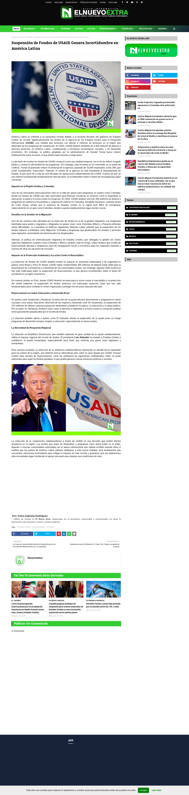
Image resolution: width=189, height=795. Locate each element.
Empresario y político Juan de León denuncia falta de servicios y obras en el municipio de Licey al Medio (157, 150)
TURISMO (149, 251)
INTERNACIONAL (38, 527)
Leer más (156, 790)
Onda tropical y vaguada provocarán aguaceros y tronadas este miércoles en (156, 105)
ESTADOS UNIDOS (24, 527)
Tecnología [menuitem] (127, 29)
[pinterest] (141, 2)
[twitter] (127, 2)
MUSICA (149, 236)
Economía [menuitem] (65, 29)
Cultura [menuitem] (91, 29)
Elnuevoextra (35, 558)
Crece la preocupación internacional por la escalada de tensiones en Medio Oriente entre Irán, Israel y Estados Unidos (27, 608)
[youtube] (132, 2)
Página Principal (17, 37)
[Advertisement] (66, 486)
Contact (48, 2)
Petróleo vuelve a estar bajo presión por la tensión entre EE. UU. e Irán (103, 605)
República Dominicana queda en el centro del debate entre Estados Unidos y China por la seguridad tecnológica (155, 165)
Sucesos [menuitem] (162, 29)
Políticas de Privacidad (88, 2)
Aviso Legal (58, 2)
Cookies (103, 2)
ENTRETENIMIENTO (149, 222)
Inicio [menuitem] (16, 29)
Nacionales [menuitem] (29, 29)
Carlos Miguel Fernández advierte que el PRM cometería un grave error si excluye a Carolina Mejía (157, 119)
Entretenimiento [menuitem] (108, 29)
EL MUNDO (149, 215)
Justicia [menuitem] (79, 29)
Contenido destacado (149, 207)
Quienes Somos (71, 2)
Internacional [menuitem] (48, 29)
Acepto (143, 790)
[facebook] (122, 2)
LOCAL (149, 229)
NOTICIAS (29, 37)
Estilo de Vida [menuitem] (145, 29)
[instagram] (137, 2)
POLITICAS (149, 243)
